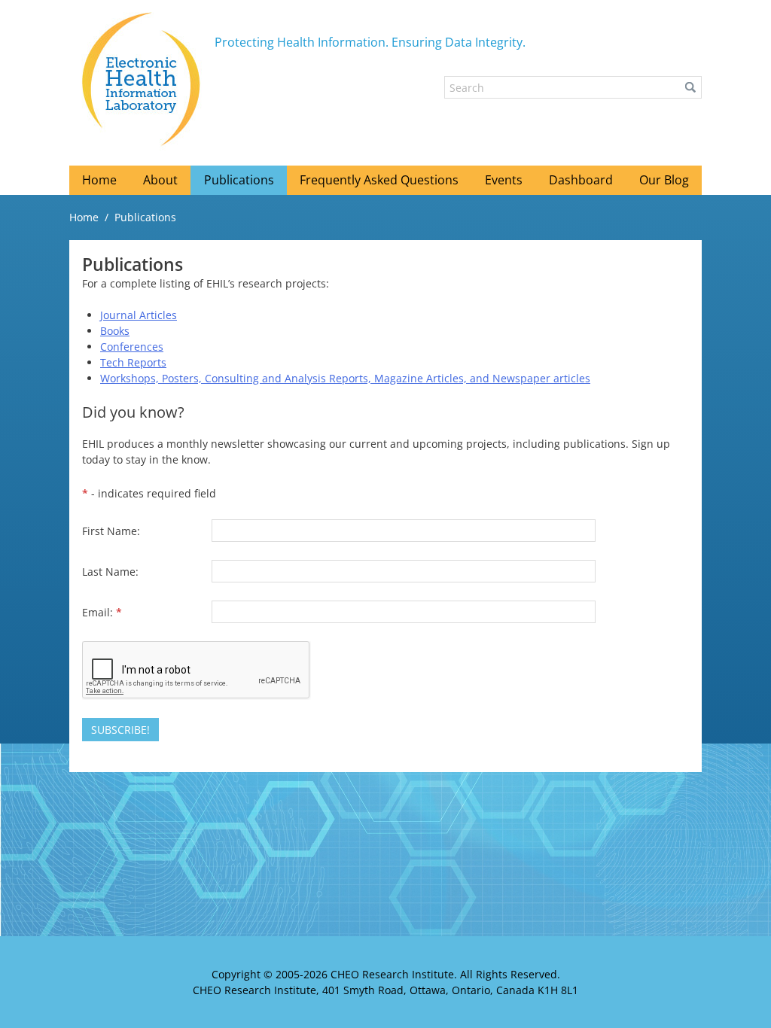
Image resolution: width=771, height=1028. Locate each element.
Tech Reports (133, 362)
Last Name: (110, 571)
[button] (690, 87)
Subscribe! (120, 729)
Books (115, 331)
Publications (145, 217)
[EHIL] (142, 79)
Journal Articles (138, 315)
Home (84, 217)
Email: (102, 612)
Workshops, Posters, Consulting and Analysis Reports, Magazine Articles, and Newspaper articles (345, 378)
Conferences (131, 346)
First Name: (111, 531)
